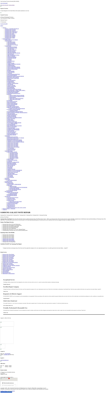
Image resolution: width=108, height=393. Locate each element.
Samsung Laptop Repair (7, 268)
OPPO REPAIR (5, 271)
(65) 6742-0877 (7, 353)
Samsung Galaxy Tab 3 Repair (8, 258)
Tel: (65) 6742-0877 (4, 23)
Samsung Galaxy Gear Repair (8, 257)
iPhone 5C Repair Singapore (8, 269)
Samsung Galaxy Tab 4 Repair (8, 261)
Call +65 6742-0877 (4, 3)
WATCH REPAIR (6, 270)
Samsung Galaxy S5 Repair (8, 263)
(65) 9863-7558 (6, 354)
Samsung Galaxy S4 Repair (8, 259)
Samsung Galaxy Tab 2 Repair (8, 260)
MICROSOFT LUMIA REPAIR (9, 273)
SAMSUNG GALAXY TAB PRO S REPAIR (11, 265)
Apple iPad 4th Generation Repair (9, 267)
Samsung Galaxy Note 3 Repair (8, 239)
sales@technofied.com (4, 360)
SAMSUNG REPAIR (7, 266)
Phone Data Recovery (7, 272)
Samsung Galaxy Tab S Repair (8, 264)
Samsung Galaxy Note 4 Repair (8, 238)
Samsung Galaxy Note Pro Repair (9, 240)
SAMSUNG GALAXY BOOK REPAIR (10, 262)
